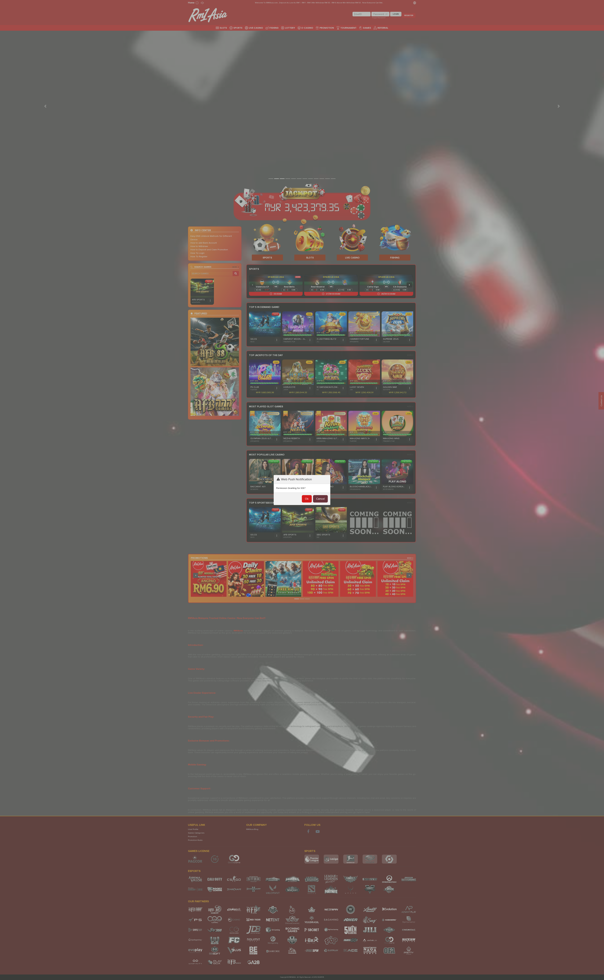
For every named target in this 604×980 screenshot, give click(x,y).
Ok (307, 498)
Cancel (320, 498)
